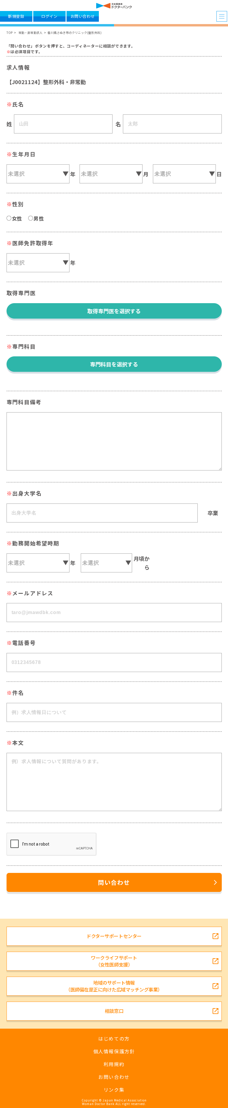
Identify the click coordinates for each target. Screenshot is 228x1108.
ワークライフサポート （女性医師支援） (114, 961)
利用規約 (114, 1064)
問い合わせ (114, 882)
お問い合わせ (114, 1077)
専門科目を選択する (114, 364)
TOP (10, 32)
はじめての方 (114, 1038)
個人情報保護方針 (114, 1051)
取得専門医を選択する (114, 311)
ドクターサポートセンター (113, 935)
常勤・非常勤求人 (30, 32)
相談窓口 (114, 1010)
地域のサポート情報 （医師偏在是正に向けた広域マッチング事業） (114, 986)
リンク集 (114, 1089)
